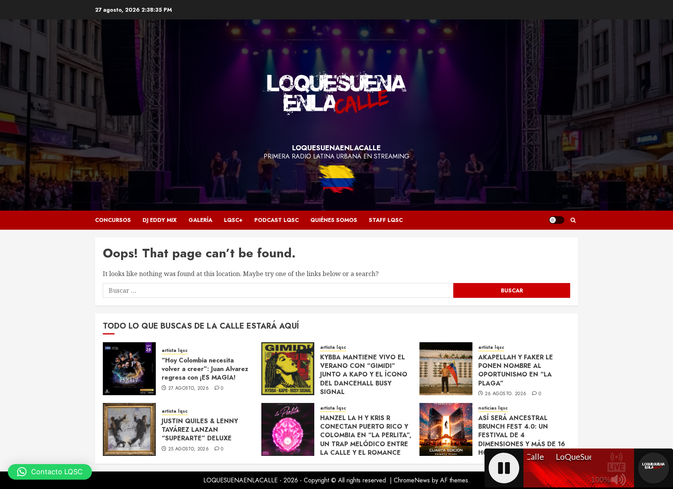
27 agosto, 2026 (188, 388)
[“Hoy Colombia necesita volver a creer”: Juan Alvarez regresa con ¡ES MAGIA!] (129, 368)
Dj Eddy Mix (160, 220)
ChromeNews (412, 480)
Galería (200, 220)
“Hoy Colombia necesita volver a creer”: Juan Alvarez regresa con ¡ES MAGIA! (205, 369)
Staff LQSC (386, 220)
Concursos (113, 220)
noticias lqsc (493, 408)
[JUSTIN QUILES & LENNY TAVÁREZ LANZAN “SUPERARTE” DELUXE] (129, 429)
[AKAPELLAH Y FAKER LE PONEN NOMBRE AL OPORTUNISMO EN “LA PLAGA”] (445, 368)
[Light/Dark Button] (556, 220)
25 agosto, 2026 (188, 449)
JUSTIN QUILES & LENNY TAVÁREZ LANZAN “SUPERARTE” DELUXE (200, 430)
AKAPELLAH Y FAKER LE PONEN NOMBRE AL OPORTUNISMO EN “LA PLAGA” (515, 370)
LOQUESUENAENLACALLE (336, 148)
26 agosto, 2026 (505, 394)
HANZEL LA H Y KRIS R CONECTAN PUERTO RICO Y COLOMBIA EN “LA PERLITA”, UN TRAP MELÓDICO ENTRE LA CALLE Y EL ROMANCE (365, 435)
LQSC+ (233, 220)
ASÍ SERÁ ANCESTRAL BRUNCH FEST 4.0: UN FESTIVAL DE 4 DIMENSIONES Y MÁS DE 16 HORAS (521, 435)
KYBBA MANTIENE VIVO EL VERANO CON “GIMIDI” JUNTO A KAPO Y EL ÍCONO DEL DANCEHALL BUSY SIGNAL (363, 375)
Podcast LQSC (276, 220)
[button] (573, 220)
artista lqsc (175, 350)
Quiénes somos (333, 220)
